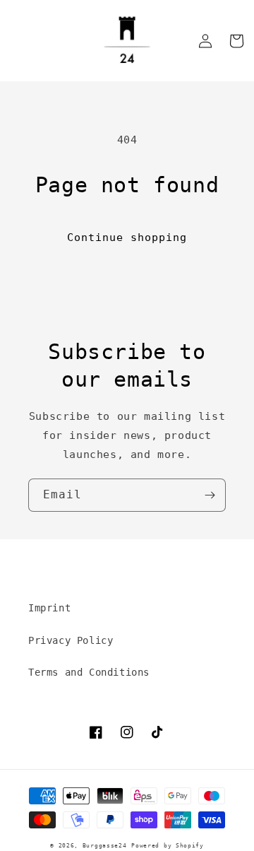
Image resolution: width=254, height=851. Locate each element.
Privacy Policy (70, 640)
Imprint (49, 608)
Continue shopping (127, 237)
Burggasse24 (105, 845)
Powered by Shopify (167, 845)
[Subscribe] (209, 495)
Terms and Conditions (89, 672)
